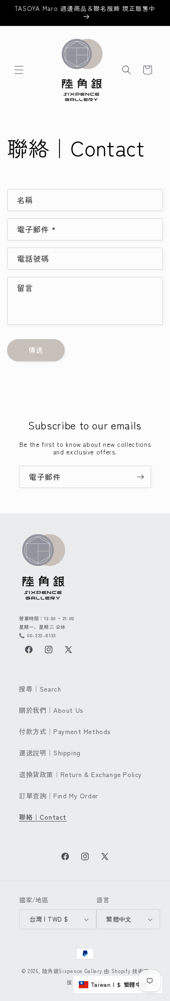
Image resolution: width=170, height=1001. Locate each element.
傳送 (35, 350)
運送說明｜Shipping (50, 752)
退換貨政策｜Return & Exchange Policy (80, 774)
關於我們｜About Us (51, 710)
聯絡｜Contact (43, 816)
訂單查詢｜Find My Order (58, 795)
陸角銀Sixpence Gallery (72, 971)
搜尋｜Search (40, 688)
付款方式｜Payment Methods (65, 731)
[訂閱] (140, 477)
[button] (18, 70)
